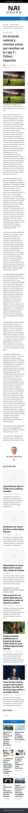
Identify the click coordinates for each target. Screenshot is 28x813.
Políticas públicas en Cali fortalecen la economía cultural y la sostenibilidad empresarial (20, 791)
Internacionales (7, 32)
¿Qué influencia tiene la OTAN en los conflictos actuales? (13, 488)
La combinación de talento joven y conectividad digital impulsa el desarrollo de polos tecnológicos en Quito (8, 766)
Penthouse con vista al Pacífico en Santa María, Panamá (13, 529)
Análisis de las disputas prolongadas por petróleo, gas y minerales (20, 735)
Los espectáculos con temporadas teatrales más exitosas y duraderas (7, 791)
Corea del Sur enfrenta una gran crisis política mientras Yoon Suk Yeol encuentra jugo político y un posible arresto (14, 687)
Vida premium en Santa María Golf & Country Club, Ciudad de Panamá (13, 568)
